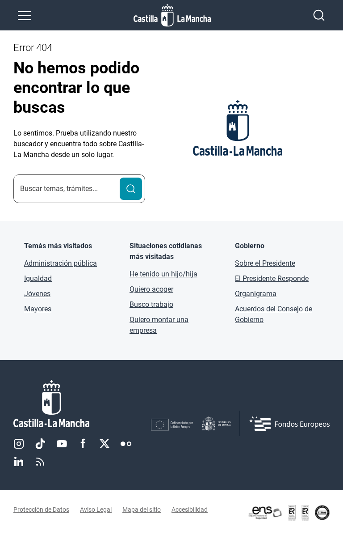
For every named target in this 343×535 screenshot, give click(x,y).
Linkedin (18, 461)
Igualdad (38, 278)
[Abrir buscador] (319, 15)
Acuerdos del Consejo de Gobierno (273, 314)
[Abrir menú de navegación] (24, 15)
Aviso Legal (96, 509)
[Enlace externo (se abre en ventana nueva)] (288, 513)
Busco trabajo (151, 304)
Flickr (126, 443)
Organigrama (255, 293)
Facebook (83, 443)
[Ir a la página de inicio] (172, 15)
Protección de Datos (41, 509)
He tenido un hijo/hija (163, 274)
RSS (40, 461)
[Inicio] (82, 404)
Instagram (18, 443)
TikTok (40, 443)
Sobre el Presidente (265, 263)
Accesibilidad (190, 509)
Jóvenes (37, 293)
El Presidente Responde (272, 278)
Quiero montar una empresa (159, 325)
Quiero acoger (151, 289)
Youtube (61, 443)
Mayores (37, 309)
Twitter (104, 443)
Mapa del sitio (141, 509)
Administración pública (60, 263)
